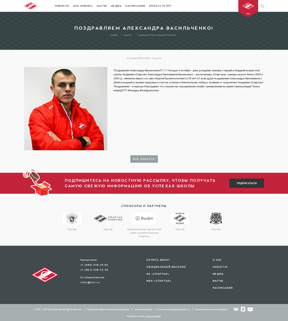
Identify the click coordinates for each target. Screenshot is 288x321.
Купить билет (158, 259)
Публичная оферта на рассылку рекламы (108, 309)
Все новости (144, 158)
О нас (217, 259)
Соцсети (157, 58)
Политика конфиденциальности (173, 309)
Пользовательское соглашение (211, 309)
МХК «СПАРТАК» (159, 280)
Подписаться (247, 183)
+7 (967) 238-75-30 (94, 269)
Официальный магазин (166, 266)
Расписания (223, 287)
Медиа (218, 273)
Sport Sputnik (154, 316)
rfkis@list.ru (90, 282)
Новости (220, 266)
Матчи (218, 280)
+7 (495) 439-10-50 (94, 264)
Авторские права (143, 309)
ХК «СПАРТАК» (157, 273)
